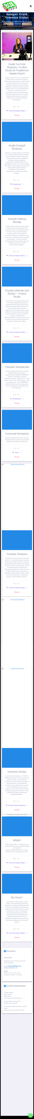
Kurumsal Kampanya (17, 433)
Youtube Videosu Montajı (17, 220)
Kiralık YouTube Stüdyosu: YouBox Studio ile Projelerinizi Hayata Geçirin (17, 69)
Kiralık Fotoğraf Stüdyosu (17, 147)
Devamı (17, 115)
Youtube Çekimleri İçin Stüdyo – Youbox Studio (17, 293)
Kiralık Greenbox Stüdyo (17, 111)
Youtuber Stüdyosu (16, 554)
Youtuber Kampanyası (17, 366)
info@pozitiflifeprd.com (14, 966)
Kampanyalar (17, 184)
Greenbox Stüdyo (17, 771)
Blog (16, 452)
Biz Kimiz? (17, 897)
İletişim (17, 840)
